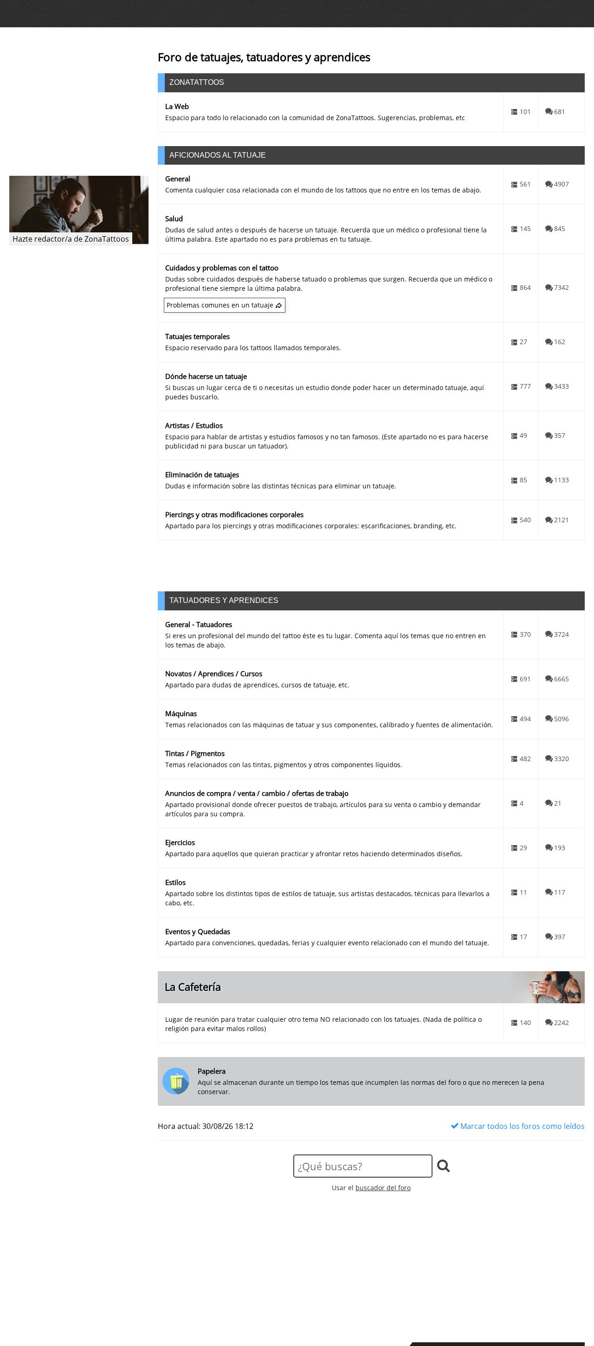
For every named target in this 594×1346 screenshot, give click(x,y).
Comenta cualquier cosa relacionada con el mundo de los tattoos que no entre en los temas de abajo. (323, 190)
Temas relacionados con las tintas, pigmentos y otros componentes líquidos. (283, 764)
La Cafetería (193, 986)
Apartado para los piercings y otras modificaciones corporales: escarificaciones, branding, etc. (311, 525)
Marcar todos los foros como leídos (521, 1126)
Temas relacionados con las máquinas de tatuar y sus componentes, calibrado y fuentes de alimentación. (329, 724)
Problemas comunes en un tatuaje (220, 305)
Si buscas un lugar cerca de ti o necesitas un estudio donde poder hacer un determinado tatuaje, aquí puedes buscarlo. (324, 392)
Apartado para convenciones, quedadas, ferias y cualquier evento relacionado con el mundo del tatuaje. (327, 942)
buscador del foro (383, 1187)
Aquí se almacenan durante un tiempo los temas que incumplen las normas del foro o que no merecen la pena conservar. (371, 1087)
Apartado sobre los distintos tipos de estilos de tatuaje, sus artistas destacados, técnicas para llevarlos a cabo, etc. (327, 898)
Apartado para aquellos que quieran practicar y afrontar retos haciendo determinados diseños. (314, 853)
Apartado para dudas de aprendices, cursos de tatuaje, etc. (257, 684)
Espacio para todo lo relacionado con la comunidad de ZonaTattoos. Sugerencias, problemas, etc (315, 117)
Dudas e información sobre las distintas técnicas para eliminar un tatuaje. (280, 485)
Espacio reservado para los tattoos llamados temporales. (253, 347)
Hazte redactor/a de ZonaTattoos (71, 239)
